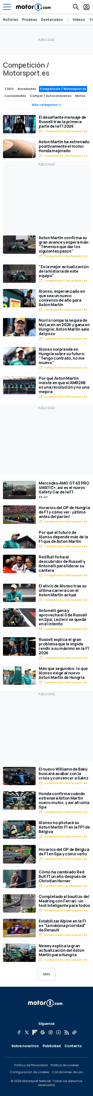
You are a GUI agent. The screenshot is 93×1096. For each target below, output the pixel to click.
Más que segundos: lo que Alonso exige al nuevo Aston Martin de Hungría (63, 673)
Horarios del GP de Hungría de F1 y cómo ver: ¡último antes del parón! (64, 512)
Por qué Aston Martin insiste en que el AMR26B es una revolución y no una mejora (64, 384)
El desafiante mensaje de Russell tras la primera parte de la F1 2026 (62, 122)
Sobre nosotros (25, 1045)
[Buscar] (76, 7)
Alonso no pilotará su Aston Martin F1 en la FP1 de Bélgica (64, 827)
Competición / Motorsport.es (65, 131)
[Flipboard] (34, 1032)
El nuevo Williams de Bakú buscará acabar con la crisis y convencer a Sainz (63, 773)
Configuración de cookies (29, 1072)
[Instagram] (50, 1032)
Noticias (10, 19)
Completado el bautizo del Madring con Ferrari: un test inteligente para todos (64, 901)
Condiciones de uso (67, 1072)
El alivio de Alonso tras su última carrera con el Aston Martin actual (63, 590)
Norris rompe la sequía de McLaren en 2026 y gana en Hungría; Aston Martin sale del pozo (64, 326)
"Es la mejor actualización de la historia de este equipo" (64, 271)
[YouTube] (58, 1032)
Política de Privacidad (31, 1065)
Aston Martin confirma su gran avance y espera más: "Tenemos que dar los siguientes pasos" (64, 244)
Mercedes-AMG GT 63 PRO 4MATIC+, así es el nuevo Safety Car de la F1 (64, 487)
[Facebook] (18, 1032)
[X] (26, 1032)
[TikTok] (74, 1032)
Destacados (52, 19)
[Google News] (42, 1032)
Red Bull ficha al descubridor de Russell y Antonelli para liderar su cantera (62, 563)
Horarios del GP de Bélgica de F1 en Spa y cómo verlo (64, 852)
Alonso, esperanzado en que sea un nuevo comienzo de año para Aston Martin (62, 297)
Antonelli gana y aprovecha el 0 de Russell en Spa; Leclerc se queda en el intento (63, 617)
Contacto (73, 1045)
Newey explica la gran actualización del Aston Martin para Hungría (61, 950)
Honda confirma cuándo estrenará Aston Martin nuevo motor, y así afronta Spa (64, 800)
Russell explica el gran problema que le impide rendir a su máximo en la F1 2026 (64, 646)
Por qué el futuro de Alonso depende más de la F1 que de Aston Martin (63, 537)
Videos (79, 19)
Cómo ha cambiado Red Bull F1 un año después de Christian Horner (62, 876)
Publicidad (52, 1045)
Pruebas (29, 19)
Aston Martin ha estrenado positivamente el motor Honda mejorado (64, 146)
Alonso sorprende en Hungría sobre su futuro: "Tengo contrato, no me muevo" (62, 355)
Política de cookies (65, 1065)
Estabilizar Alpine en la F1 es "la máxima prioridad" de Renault (62, 925)
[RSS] (66, 1032)
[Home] (33, 6)
